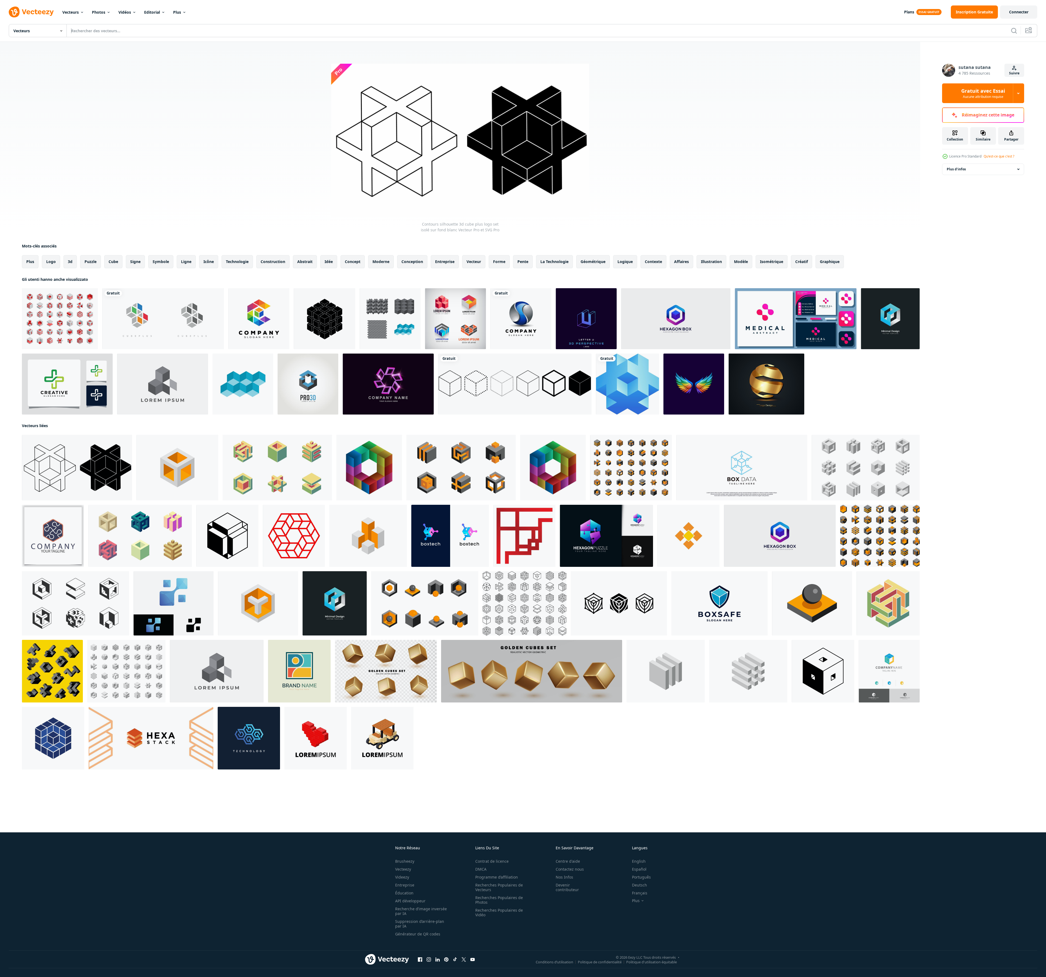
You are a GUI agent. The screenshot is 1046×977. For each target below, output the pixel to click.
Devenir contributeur (567, 887)
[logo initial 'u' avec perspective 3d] (586, 318)
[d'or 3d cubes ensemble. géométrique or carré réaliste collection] (386, 671)
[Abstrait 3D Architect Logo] (308, 384)
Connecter (1018, 11)
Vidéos (124, 12)
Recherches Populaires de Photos (499, 900)
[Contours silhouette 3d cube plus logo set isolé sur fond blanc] (77, 467)
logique (625, 261)
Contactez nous (570, 869)
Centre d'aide (568, 861)
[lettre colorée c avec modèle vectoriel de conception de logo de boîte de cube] (258, 318)
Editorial (152, 12)
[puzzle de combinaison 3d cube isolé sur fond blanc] (324, 318)
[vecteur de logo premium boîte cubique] (889, 671)
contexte (653, 261)
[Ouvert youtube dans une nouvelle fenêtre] (472, 959)
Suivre (1014, 73)
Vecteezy (403, 869)
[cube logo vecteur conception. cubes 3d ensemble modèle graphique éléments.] (880, 536)
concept (352, 261)
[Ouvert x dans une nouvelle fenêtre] (464, 959)
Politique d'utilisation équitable (651, 961)
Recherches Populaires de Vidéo (499, 912)
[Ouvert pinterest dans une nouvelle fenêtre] (446, 959)
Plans (909, 11)
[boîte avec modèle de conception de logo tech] (450, 536)
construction (273, 261)
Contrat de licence (492, 861)
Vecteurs (70, 12)
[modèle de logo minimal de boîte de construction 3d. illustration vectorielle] (890, 318)
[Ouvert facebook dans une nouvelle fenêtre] (420, 959)
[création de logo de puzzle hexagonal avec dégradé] (606, 536)
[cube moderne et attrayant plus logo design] (163, 318)
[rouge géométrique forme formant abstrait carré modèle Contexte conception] (524, 536)
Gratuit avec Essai (983, 93)
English (639, 861)
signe (135, 261)
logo (51, 261)
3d (70, 261)
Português (641, 877)
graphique (830, 261)
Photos (98, 12)
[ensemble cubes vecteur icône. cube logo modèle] (524, 603)
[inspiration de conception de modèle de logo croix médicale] (67, 384)
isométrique (771, 261)
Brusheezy (404, 861)
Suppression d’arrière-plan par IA (419, 924)
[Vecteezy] (31, 12)
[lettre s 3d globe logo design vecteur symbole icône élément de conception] (520, 318)
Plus (177, 12)
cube (113, 261)
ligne (186, 261)
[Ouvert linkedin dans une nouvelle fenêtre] (437, 959)
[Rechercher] (1014, 30)
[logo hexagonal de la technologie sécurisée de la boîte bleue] (719, 603)
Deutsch (639, 885)
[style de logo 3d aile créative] (693, 384)
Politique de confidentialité (600, 961)
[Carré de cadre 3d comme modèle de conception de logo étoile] (388, 384)
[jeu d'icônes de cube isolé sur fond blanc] (515, 384)
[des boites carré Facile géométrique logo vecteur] (688, 536)
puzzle (91, 261)
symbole (161, 261)
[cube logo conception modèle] (162, 384)
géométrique (593, 261)
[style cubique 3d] (390, 318)
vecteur (474, 261)
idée (329, 261)
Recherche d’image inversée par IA (421, 911)
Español (639, 869)
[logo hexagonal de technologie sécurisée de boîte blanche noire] (619, 603)
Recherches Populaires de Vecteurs (499, 887)
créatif (801, 261)
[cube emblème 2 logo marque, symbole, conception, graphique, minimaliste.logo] (53, 738)
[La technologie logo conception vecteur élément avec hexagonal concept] (249, 738)
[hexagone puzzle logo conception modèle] (53, 536)
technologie (237, 261)
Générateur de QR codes (417, 934)
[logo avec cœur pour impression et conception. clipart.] (315, 738)
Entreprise (404, 885)
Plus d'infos (956, 169)
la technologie (554, 261)
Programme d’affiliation (496, 877)
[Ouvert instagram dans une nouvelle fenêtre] (429, 959)
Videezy (402, 877)
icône (208, 261)
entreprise (444, 261)
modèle (741, 261)
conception (412, 261)
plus (30, 261)
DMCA (480, 869)
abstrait (305, 261)
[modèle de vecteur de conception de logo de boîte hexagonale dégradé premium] (675, 318)
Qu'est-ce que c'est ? (999, 156)
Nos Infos (564, 877)
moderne (380, 261)
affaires (681, 261)
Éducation (404, 893)
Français (639, 893)
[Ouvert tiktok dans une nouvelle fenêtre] (455, 959)
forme (499, 261)
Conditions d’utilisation (554, 961)
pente (522, 261)
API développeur (410, 900)
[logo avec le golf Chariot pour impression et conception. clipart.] (382, 738)
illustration (711, 261)
